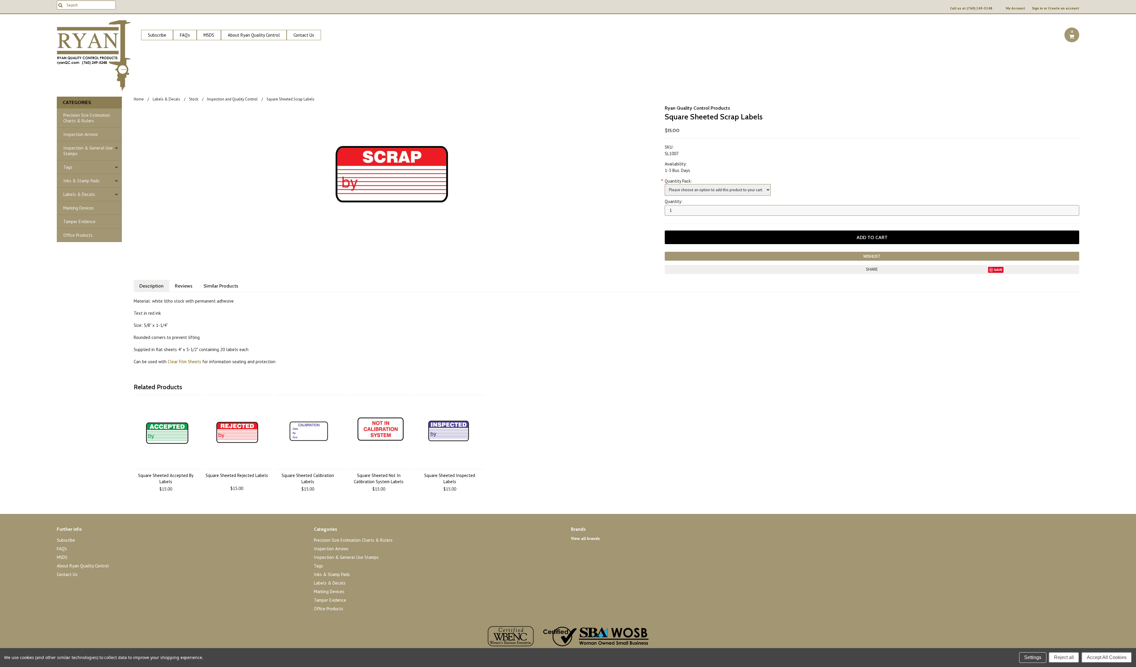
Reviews (183, 286)
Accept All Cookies (1107, 657)
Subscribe (157, 35)
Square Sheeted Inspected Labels (449, 478)
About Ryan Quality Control (254, 35)
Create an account (1063, 8)
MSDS (209, 35)
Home (139, 99)
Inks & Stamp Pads (81, 181)
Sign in (1037, 8)
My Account (1015, 8)
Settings (1032, 657)
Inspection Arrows (80, 134)
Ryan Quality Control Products (697, 108)
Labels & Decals (79, 194)
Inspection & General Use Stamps (88, 150)
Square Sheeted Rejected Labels (237, 475)
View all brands (585, 538)
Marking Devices (78, 208)
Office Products (78, 235)
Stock (193, 99)
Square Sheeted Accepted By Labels (165, 478)
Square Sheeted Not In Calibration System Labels (379, 478)
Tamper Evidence (79, 221)
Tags (67, 167)
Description (151, 286)
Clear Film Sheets (184, 361)
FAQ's (185, 35)
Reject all (1064, 657)
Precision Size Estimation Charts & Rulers (86, 118)
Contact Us (303, 35)
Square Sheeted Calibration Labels (308, 478)
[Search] (60, 5)
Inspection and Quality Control (232, 99)
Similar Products (221, 286)
